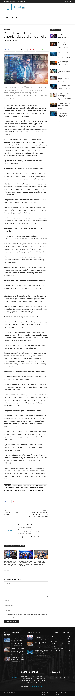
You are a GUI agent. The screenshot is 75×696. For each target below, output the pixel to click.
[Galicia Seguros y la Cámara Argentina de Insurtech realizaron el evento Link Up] (53, 63)
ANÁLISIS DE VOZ (17, 485)
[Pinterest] (14, 501)
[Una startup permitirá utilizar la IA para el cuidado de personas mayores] (53, 105)
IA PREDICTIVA (24, 490)
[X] (65, 1)
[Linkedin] (25, 536)
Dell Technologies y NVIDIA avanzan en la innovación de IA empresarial (63, 114)
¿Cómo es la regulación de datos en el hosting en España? (64, 71)
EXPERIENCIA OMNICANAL (36, 487)
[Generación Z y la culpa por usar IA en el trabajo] (7, 659)
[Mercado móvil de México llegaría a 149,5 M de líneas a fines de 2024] (30, 652)
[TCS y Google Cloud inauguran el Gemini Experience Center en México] (41, 554)
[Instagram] (63, 1)
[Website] (35, 536)
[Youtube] (70, 1)
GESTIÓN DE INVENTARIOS (11, 490)
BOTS (17, 487)
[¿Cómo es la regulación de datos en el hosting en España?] (53, 71)
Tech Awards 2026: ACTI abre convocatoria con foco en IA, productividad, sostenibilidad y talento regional (25, 564)
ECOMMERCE (24, 487)
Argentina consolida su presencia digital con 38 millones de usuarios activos (38, 514)
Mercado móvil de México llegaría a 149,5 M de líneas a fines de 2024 (41, 652)
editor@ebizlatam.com (37, 686)
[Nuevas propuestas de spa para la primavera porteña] (30, 644)
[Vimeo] (68, 1)
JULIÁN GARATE (8, 493)
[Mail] (28, 536)
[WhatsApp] (18, 501)
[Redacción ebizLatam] (5, 45)
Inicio (5, 26)
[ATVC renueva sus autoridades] (30, 637)
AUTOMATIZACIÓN (9, 487)
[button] (69, 22)
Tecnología (10, 26)
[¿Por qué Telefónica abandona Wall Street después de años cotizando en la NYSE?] (7, 640)
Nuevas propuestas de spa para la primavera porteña (40, 644)
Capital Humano (8, 558)
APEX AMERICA (27, 485)
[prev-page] (5, 571)
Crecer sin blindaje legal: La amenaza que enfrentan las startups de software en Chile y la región (64, 46)
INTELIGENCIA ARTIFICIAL (36, 490)
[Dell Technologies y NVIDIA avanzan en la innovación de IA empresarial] (53, 113)
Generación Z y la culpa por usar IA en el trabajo (17, 658)
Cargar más (60, 121)
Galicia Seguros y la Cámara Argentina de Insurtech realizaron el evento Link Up (64, 63)
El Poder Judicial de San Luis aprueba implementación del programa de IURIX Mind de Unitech (64, 96)
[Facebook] (60, 1)
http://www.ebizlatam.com (24, 527)
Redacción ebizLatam (14, 45)
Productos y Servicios (40, 558)
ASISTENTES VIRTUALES (39, 485)
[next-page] (8, 571)
